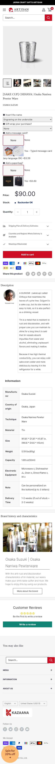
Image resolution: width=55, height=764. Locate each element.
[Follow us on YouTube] (27, 729)
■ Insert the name (12, 114)
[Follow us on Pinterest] (22, 729)
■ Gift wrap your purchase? (17, 124)
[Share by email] (50, 274)
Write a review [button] (27, 624)
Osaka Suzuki (10, 105)
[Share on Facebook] (28, 274)
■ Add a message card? (15, 133)
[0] (49, 10)
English (8, 703)
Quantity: (8, 211)
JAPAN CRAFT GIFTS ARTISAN (27, 2)
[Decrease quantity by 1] (18, 212)
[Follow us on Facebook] (5, 729)
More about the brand (27, 591)
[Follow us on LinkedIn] (39, 274)
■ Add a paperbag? (13, 163)
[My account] (43, 9)
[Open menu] (4, 10)
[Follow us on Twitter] (11, 729)
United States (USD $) (30, 703)
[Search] (48, 17)
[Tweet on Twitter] (33, 274)
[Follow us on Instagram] (16, 729)
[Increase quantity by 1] (37, 212)
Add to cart (27, 254)
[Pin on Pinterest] (44, 274)
